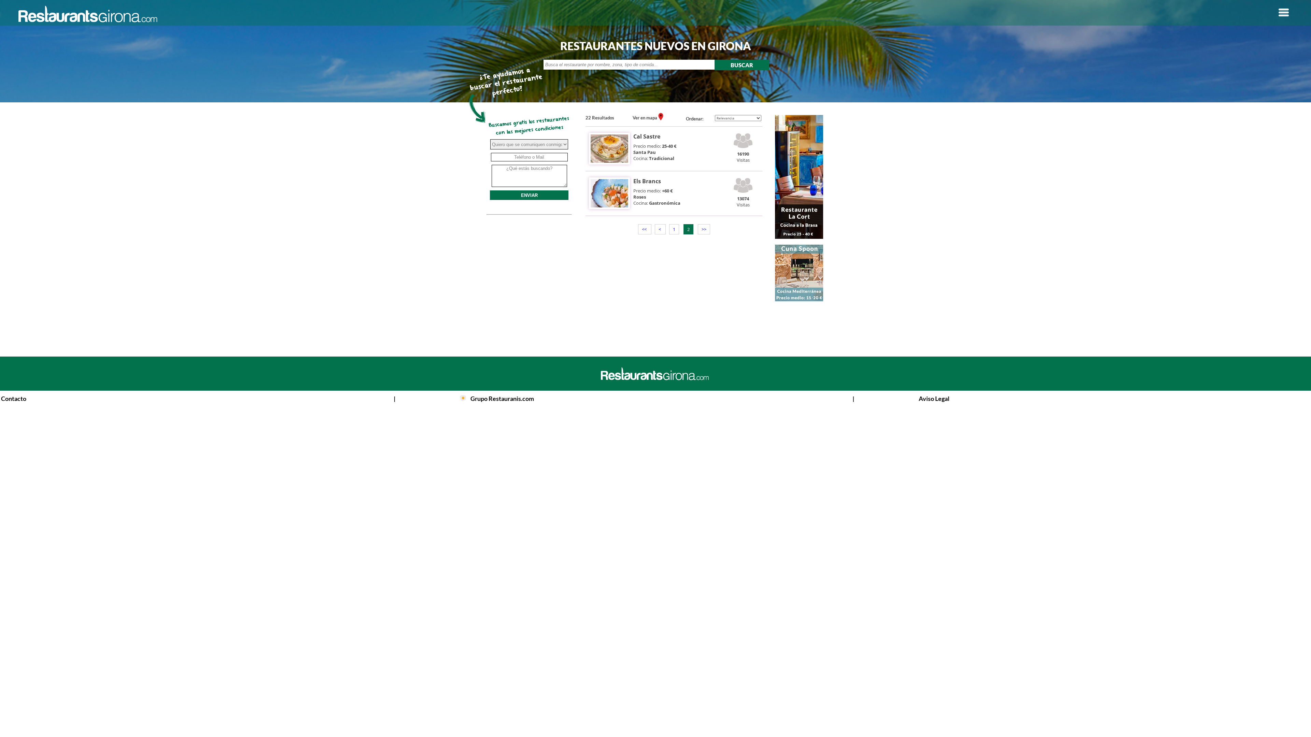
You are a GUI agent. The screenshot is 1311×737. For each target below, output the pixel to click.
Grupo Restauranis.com (502, 398)
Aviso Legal (934, 398)
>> (704, 229)
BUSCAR (742, 65)
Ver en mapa (645, 117)
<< (645, 229)
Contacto (13, 398)
